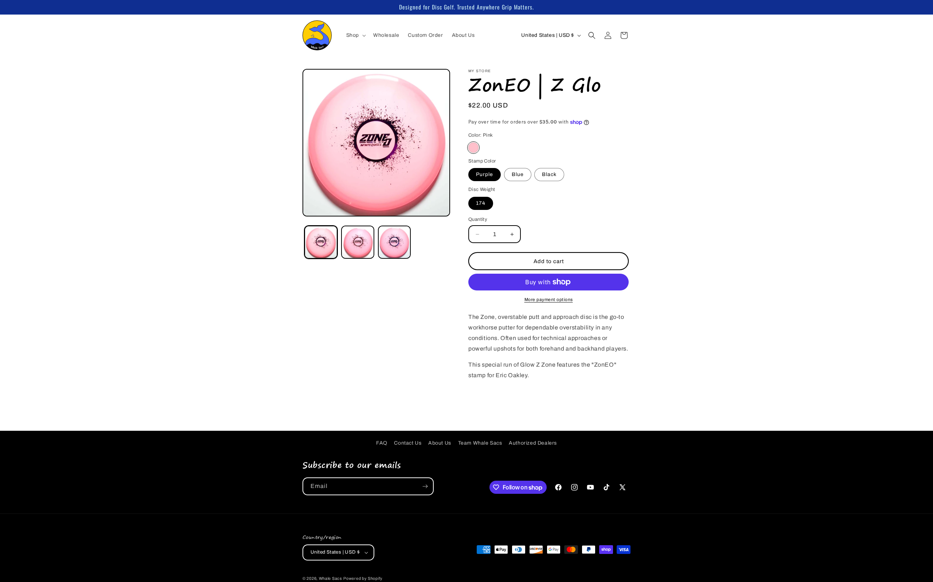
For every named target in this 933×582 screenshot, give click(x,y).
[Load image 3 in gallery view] (394, 242)
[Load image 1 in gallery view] (320, 242)
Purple (484, 174)
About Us (439, 443)
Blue (518, 174)
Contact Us (407, 443)
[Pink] (473, 147)
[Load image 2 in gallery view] (357, 242)
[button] (355, 35)
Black (549, 174)
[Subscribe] (425, 486)
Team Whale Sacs (480, 443)
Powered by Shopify (363, 578)
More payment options (548, 299)
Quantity (477, 219)
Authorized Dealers (533, 443)
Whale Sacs (330, 578)
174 (480, 203)
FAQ (381, 443)
